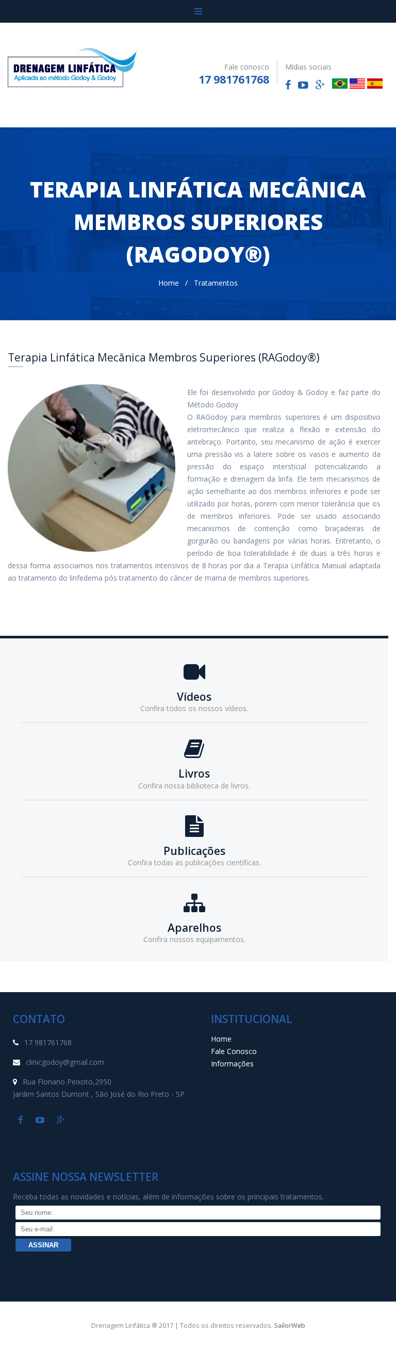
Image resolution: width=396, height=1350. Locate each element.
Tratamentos (216, 283)
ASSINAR (43, 1245)
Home (168, 283)
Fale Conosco (234, 1051)
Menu (198, 11)
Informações (232, 1063)
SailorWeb (289, 1325)
